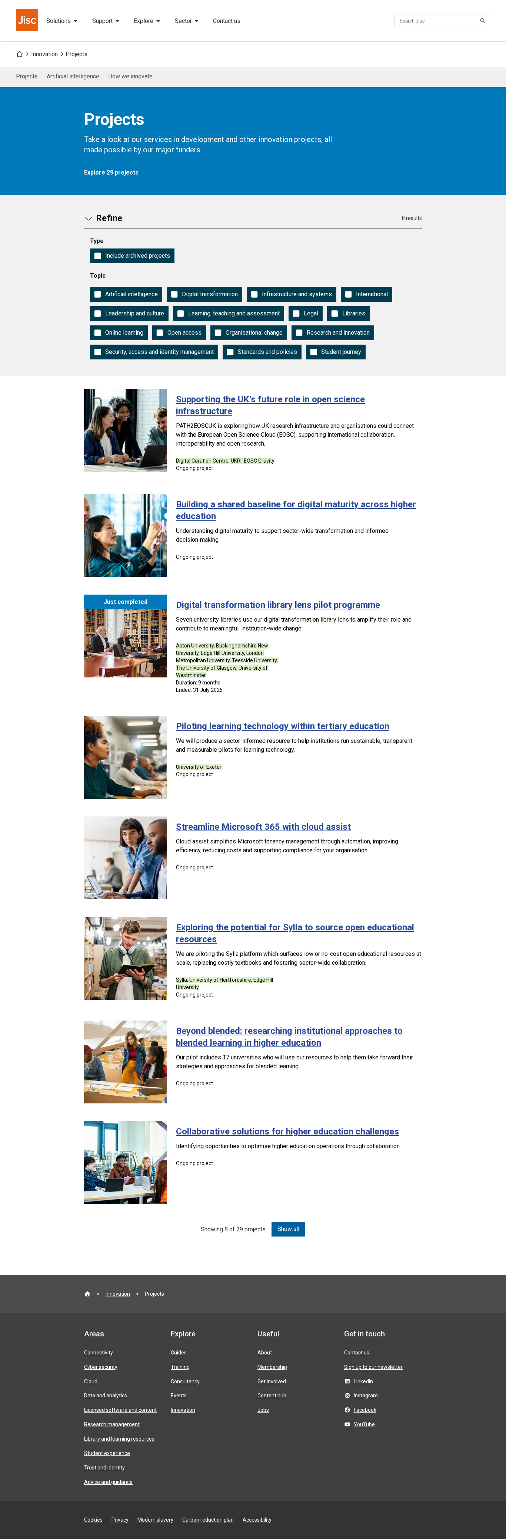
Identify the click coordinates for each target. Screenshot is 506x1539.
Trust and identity (104, 1468)
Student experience (107, 1453)
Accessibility (257, 1520)
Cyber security (100, 1367)
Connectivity (98, 1353)
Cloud (90, 1381)
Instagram (366, 1395)
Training (180, 1367)
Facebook (365, 1410)
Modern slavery (155, 1520)
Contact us (226, 20)
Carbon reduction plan (208, 1520)
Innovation (44, 54)
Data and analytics (105, 1395)
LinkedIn (363, 1381)
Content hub (271, 1395)
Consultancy (185, 1381)
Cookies (93, 1520)
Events (179, 1395)
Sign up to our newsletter (373, 1367)
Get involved (271, 1381)
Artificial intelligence (73, 76)
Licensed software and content (120, 1410)
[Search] (484, 20)
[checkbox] (132, 255)
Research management (112, 1424)
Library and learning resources (119, 1439)
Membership (272, 1367)
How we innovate (130, 76)
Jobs (263, 1410)
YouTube (364, 1424)
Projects (76, 54)
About (264, 1353)
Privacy (120, 1520)
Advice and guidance (108, 1482)
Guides (179, 1353)
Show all (288, 1228)
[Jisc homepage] (28, 21)
